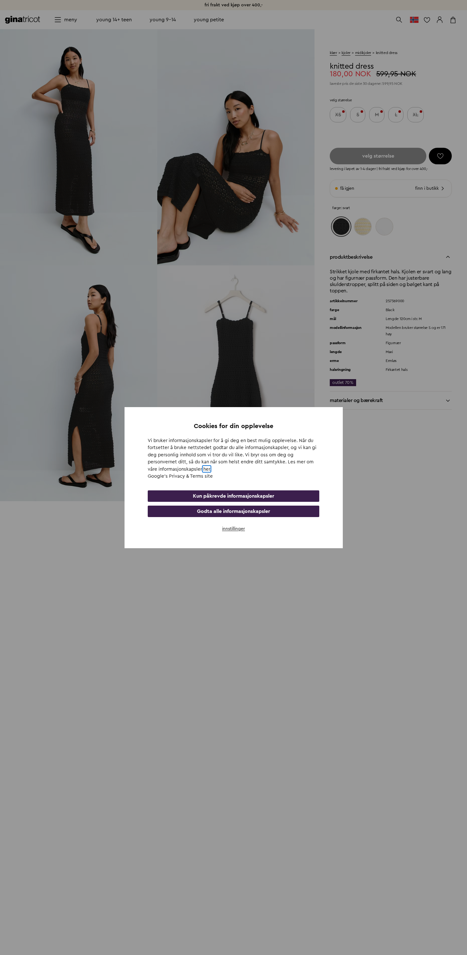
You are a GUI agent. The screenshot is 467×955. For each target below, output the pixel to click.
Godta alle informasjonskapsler (233, 511)
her (206, 469)
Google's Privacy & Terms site (180, 476)
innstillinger (233, 528)
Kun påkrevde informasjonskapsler (233, 495)
